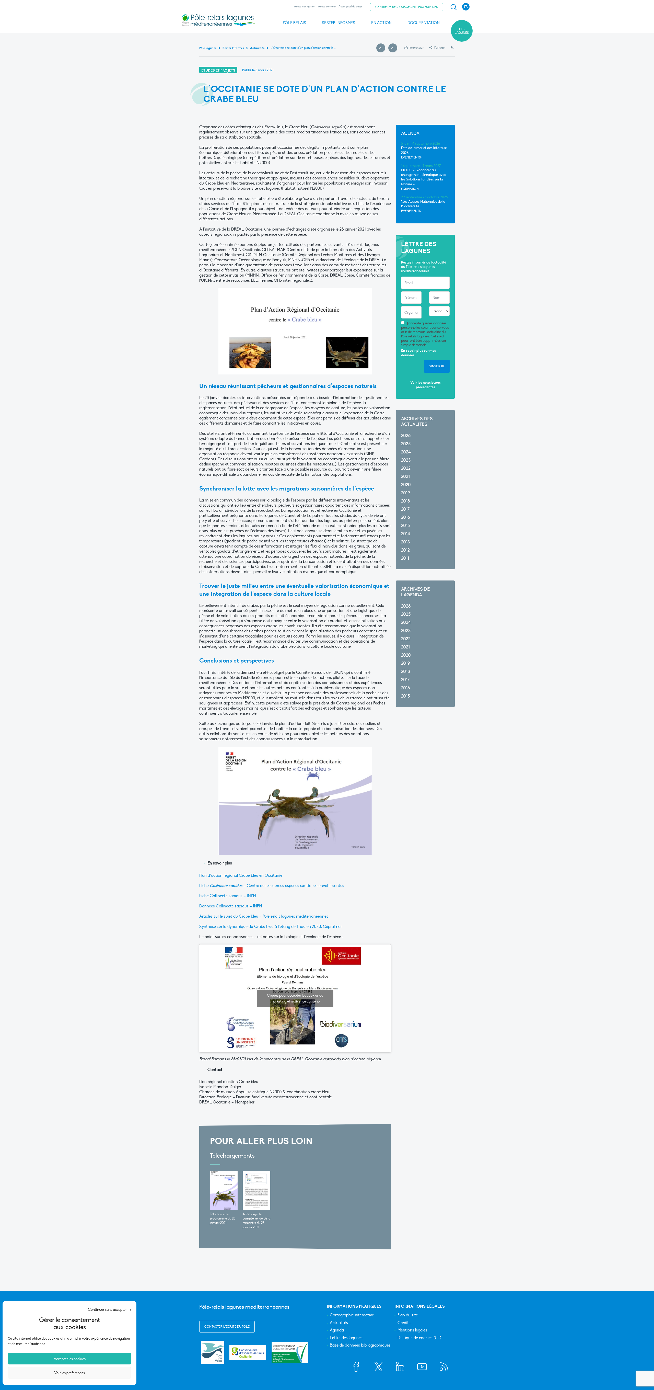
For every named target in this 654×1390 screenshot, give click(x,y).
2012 (405, 550)
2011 (405, 558)
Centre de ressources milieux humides (406, 7)
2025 (406, 444)
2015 (405, 525)
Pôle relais (294, 22)
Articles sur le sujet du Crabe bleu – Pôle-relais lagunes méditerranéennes (263, 916)
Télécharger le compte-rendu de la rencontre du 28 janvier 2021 (256, 1220)
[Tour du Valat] (212, 1352)
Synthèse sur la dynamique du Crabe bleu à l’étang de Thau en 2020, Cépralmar (270, 926)
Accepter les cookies (70, 1359)
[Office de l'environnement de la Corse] (290, 1352)
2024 (406, 452)
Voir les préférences (69, 1373)
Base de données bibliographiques (360, 1345)
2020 (406, 484)
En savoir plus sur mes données (418, 352)
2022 (406, 468)
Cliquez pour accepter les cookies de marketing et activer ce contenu (295, 998)
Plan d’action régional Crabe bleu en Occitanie (240, 875)
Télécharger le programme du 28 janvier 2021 (222, 1218)
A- (382, 48)
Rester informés (338, 22)
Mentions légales (412, 1330)
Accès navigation (304, 6)
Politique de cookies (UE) (419, 1338)
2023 (406, 460)
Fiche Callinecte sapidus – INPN (227, 895)
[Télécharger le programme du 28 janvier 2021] (224, 1190)
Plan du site (408, 1315)
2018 (405, 501)
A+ (394, 48)
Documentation (423, 22)
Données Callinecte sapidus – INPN (230, 906)
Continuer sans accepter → (109, 1309)
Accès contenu (327, 6)
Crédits (404, 1323)
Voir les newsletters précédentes (425, 384)
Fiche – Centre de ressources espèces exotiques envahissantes (271, 885)
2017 (405, 509)
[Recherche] (453, 7)
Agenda (337, 1330)
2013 (405, 542)
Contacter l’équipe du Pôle (227, 1326)
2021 (405, 476)
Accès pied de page (350, 6)
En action (381, 22)
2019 (405, 493)
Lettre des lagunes (346, 1338)
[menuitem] (452, 7)
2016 (405, 517)
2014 (405, 534)
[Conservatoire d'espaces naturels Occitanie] (247, 1352)
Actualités (339, 1323)
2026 (406, 435)
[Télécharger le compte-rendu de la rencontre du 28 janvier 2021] (256, 1190)
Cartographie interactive (352, 1315)
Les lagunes (462, 31)
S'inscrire (437, 366)
